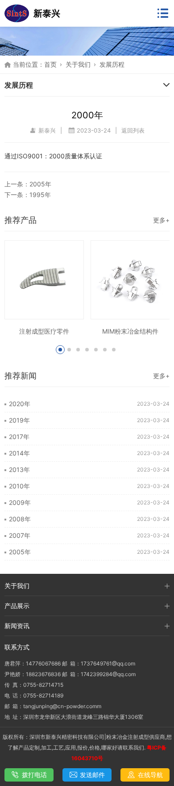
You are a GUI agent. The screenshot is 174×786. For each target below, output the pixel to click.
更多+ (161, 220)
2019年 (19, 420)
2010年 (19, 486)
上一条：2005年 (27, 184)
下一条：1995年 (27, 194)
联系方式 (16, 647)
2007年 (19, 535)
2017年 (19, 436)
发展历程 (111, 64)
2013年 (19, 469)
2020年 (19, 403)
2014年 (19, 453)
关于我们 (78, 64)
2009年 (20, 502)
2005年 (20, 552)
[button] (60, 349)
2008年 (20, 519)
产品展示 (16, 605)
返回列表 (133, 130)
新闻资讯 (16, 625)
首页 (50, 64)
